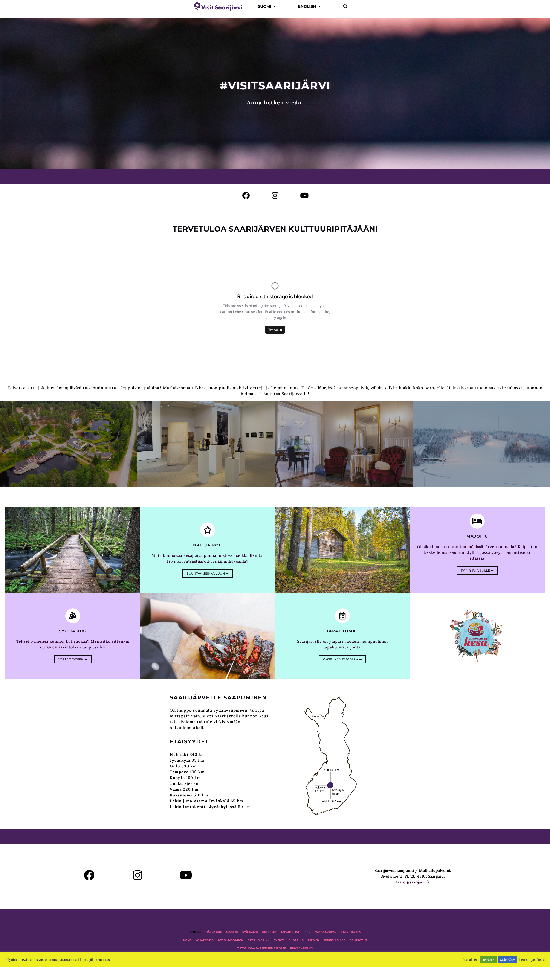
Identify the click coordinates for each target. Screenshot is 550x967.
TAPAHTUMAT (290, 931)
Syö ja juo (73, 631)
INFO (307, 931)
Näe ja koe (207, 545)
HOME (187, 940)
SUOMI (264, 6)
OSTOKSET (269, 931)
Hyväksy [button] (488, 959)
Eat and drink (258, 940)
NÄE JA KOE (214, 931)
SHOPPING (296, 940)
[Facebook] (246, 195)
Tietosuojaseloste (531, 960)
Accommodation (230, 940)
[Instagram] (275, 195)
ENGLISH (307, 6)
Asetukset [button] (470, 960)
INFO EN (313, 940)
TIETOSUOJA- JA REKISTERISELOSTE (261, 948)
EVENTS (279, 940)
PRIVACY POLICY (301, 948)
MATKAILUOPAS (325, 931)
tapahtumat (342, 631)
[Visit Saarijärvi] (219, 6)
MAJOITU (232, 931)
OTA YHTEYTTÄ (351, 931)
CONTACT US (358, 940)
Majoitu (477, 536)
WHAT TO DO (205, 940)
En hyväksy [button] (507, 959)
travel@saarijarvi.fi (412, 882)
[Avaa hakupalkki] (345, 6)
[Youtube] (304, 195)
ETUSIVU (195, 931)
